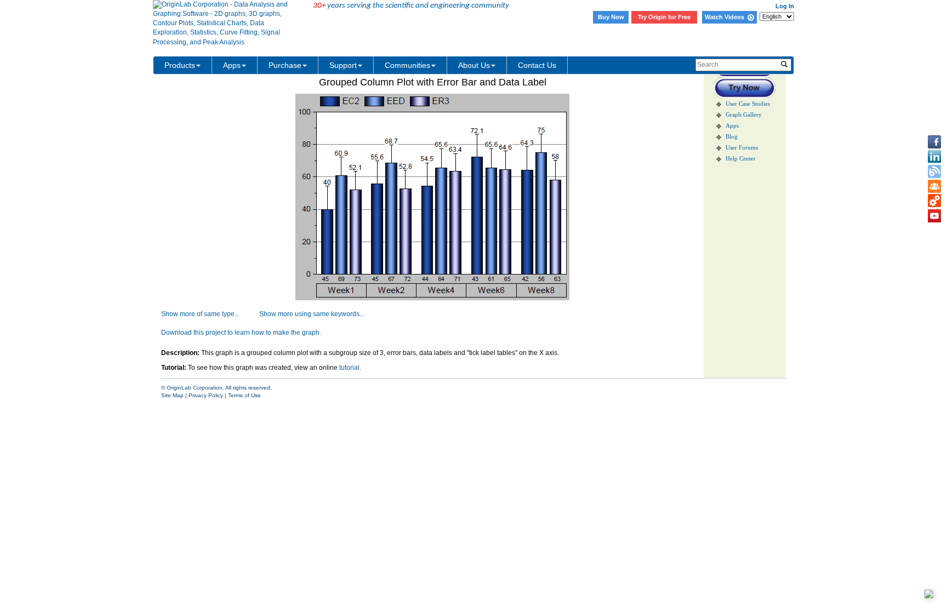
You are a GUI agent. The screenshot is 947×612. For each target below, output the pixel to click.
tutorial (349, 367)
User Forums (742, 148)
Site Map (172, 395)
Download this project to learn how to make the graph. (241, 332)
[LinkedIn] (934, 157)
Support (343, 65)
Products (179, 65)
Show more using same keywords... (311, 314)
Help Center (741, 159)
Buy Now (611, 17)
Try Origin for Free (664, 17)
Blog (732, 137)
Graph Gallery (744, 115)
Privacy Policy (206, 395)
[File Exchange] (934, 201)
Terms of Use (244, 395)
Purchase (285, 65)
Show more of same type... (200, 314)
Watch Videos (726, 17)
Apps (232, 65)
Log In (784, 6)
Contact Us (537, 65)
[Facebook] (934, 142)
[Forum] (934, 186)
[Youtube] (934, 216)
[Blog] (934, 171)
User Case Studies (748, 104)
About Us (474, 65)
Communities (407, 65)
